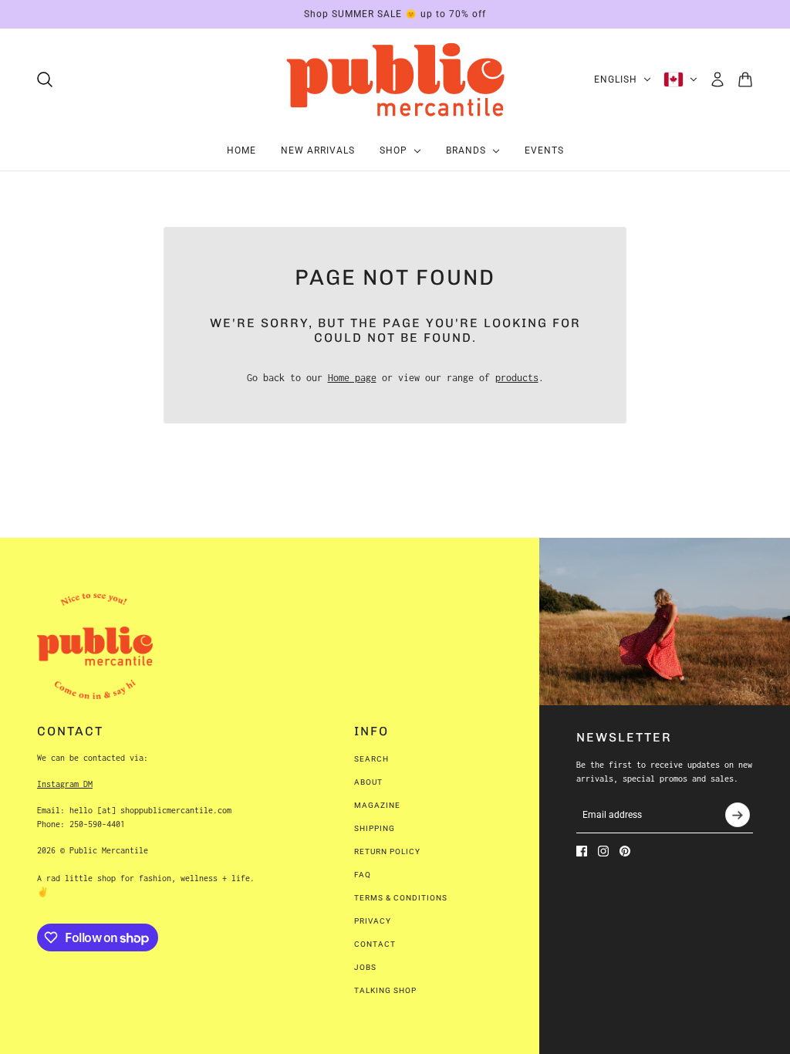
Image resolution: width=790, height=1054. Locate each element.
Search (371, 759)
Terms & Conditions (400, 898)
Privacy (372, 921)
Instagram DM (65, 784)
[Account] (717, 79)
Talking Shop (385, 990)
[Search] (44, 79)
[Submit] (737, 814)
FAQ (362, 874)
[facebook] (581, 851)
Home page (352, 377)
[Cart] (745, 79)
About (368, 782)
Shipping (374, 828)
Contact (375, 944)
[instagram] (603, 851)
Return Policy (387, 851)
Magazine (377, 805)
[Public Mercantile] (395, 79)
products (516, 377)
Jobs (365, 967)
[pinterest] (624, 851)
